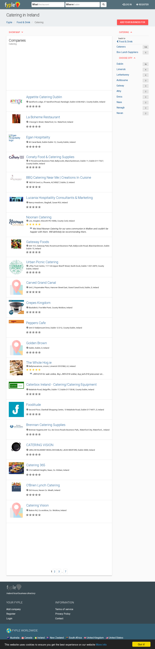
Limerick (121, 69)
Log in (128, 4)
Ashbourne (122, 80)
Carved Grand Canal (41, 283)
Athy (119, 91)
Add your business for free (132, 23)
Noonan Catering (38, 217)
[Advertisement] (64, 69)
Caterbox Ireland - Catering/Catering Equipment (61, 384)
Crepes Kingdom (38, 303)
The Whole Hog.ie (39, 362)
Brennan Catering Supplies (45, 425)
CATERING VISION (39, 445)
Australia (14, 637)
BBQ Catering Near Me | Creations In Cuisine (58, 177)
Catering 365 (35, 465)
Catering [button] (124, 32)
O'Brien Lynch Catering (43, 485)
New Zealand (56, 637)
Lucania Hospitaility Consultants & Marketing (59, 198)
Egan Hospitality (38, 137)
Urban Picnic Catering (42, 262)
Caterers (121, 46)
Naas (119, 102)
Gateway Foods (37, 242)
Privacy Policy (62, 613)
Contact (59, 618)
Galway (120, 85)
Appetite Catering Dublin (44, 97)
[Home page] (12, 4)
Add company (13, 609)
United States (115, 637)
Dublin (120, 63)
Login (9, 618)
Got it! (141, 644)
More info (101, 644)
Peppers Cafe (36, 323)
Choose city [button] (125, 58)
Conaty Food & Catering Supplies (50, 157)
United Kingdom (95, 637)
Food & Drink (126, 41)
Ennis (119, 96)
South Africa (75, 637)
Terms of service (64, 609)
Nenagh (121, 107)
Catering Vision (37, 505)
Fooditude (33, 405)
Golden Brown (36, 343)
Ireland (41, 637)
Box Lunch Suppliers (127, 52)
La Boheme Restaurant (43, 117)
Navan (120, 113)
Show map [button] (14, 32)
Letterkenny (123, 74)
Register (143, 4)
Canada (28, 637)
